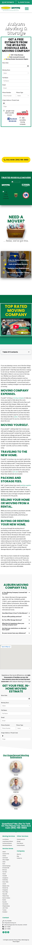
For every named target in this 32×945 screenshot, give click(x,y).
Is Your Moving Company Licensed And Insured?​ (14, 593)
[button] (27, 8)
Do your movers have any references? (14, 633)
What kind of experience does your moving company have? (13, 624)
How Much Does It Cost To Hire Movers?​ (15, 613)
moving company (18, 398)
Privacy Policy (17, 939)
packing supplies (25, 485)
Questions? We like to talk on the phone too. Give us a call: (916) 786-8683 (16, 825)
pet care (15, 472)
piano (16, 417)
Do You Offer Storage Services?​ (12, 620)
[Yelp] (8, 932)
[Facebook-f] (3, 932)
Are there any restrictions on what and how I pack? (14, 628)
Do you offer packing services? (12, 616)
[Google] (6, 932)
